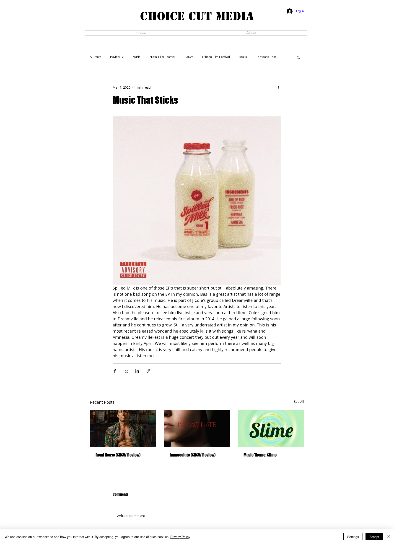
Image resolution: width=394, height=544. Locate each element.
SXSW (188, 57)
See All (299, 401)
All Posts (95, 57)
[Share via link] (148, 371)
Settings (353, 536)
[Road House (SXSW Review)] (123, 428)
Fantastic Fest (266, 57)
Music (136, 57)
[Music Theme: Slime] (271, 428)
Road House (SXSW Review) (118, 454)
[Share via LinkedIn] (137, 371)
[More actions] (278, 87)
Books (243, 57)
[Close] (388, 536)
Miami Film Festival (162, 57)
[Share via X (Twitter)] (126, 371)
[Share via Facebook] (115, 371)
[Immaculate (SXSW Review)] (197, 428)
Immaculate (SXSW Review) (193, 454)
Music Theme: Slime (260, 454)
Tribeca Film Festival (216, 57)
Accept (374, 536)
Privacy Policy (180, 536)
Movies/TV (117, 57)
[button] (298, 57)
